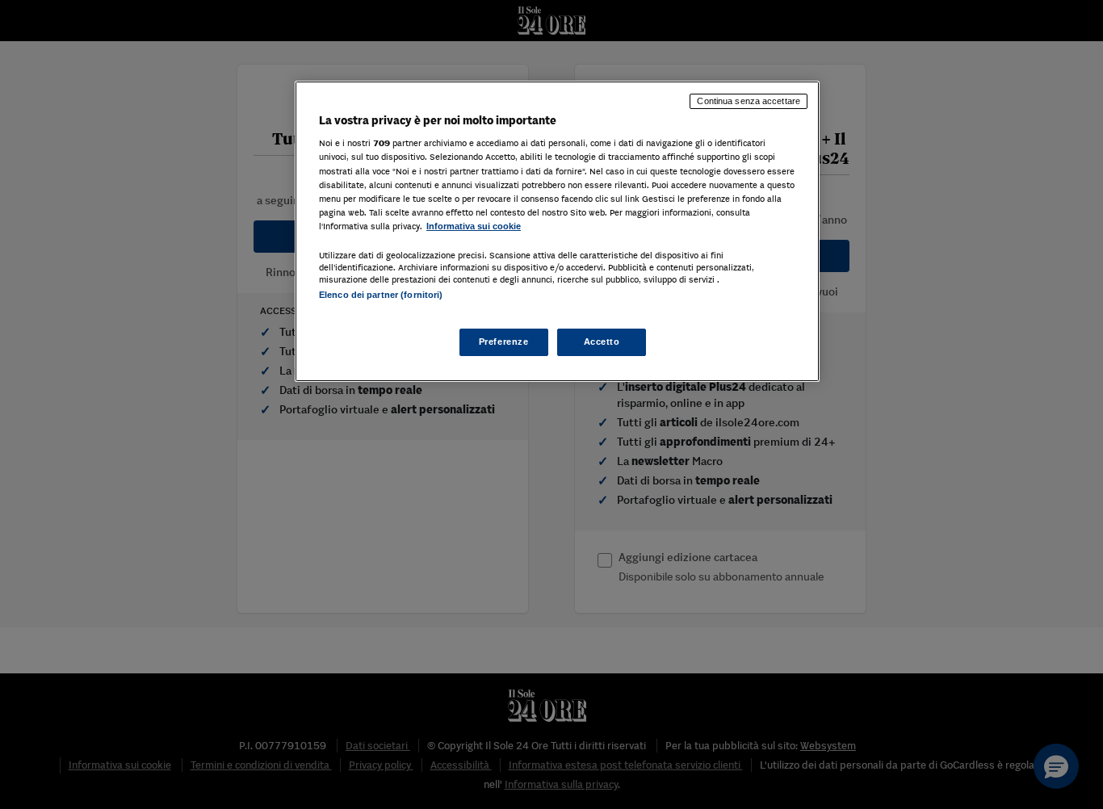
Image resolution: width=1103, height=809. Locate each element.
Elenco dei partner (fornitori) (380, 295)
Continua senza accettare (748, 101)
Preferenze (504, 342)
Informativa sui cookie (473, 226)
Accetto (602, 342)
